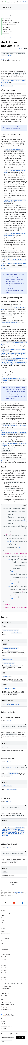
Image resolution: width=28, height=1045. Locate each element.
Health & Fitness (5, 936)
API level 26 (8, 38)
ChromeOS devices (5, 954)
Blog (2, 922)
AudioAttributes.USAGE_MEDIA (10, 322)
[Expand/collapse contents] (10, 19)
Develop (13, 12)
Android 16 (3, 968)
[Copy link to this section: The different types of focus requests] (8, 136)
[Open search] (17, 2)
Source (3, 917)
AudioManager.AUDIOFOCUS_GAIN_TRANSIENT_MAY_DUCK (13, 831)
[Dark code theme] (24, 505)
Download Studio (5, 993)
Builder (14, 75)
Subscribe (20, 1037)
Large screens (4, 949)
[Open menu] (2, 2)
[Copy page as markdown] (19, 46)
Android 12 (3, 977)
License (8, 1033)
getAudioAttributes (8, 663)
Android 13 (3, 975)
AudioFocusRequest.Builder (10, 630)
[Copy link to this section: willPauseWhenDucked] (18, 844)
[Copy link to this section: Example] (7, 467)
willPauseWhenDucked (9, 688)
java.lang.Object (5, 59)
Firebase (3, 1023)
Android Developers (5, 12)
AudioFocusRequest (16, 632)
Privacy (3, 941)
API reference (6, 7)
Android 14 (3, 972)
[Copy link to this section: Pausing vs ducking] (14, 372)
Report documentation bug (7, 1004)
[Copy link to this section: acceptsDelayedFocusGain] (21, 717)
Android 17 (3, 965)
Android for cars (5, 956)
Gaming (3, 931)
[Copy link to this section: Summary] (10, 617)
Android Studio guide (6, 986)
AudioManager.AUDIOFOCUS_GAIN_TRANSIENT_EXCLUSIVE (13, 834)
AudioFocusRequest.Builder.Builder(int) (14, 260)
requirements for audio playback (14, 283)
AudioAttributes (6, 306)
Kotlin (20, 48)
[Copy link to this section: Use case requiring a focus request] (24, 301)
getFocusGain (6, 676)
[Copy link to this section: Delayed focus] (11, 327)
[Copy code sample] (26, 505)
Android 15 (3, 970)
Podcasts (3, 925)
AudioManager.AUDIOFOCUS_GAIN (14, 149)
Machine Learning (5, 933)
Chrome (3, 1021)
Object (9, 55)
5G (2, 943)
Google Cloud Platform (6, 1026)
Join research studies (6, 1009)
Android (3, 910)
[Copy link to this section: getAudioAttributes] (15, 758)
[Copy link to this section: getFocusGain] (12, 798)
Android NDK (4, 995)
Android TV (3, 959)
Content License (18, 892)
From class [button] (11, 704)
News (2, 920)
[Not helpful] (13, 15)
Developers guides (5, 988)
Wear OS (3, 952)
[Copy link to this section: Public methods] (16, 712)
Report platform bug (6, 1002)
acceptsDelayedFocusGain (10, 648)
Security (3, 915)
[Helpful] (10, 15)
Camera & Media (5, 938)
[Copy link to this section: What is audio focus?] (16, 90)
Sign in (24, 1)
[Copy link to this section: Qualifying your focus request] (23, 298)
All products (4, 1028)
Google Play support (6, 1007)
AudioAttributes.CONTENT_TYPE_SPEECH (14, 425)
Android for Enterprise (6, 913)
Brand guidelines (15, 1033)
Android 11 (3, 980)
